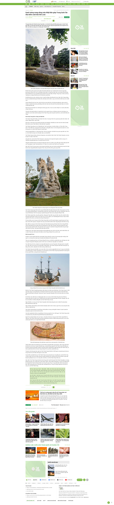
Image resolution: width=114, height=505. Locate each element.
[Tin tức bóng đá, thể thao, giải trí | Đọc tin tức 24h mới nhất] (28, 1)
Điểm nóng (36, 6)
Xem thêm (67, 444)
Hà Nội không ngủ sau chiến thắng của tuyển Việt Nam (83, 64)
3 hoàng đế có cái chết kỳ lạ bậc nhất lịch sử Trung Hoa (62, 425)
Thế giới (31, 6)
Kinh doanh (57, 483)
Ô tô (75, 483)
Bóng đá (34, 483)
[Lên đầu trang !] (111, 502)
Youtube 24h (69, 479)
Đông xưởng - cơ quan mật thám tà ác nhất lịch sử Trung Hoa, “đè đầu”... (32, 425)
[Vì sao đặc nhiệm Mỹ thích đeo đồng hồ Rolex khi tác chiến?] (53, 450)
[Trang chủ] (27, 6)
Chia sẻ (67, 17)
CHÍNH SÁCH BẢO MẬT (51, 500)
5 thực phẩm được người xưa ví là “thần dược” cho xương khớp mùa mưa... (62, 440)
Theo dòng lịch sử (47, 6)
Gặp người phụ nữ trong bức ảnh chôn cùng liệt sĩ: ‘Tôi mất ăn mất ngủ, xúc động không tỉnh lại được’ (83, 52)
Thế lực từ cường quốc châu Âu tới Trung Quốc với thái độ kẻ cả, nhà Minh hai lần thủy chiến (53, 393)
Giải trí (66, 483)
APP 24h (29, 479)
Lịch (69, 1)
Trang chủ (27, 10)
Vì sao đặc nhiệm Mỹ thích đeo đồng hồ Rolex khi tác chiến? (53, 455)
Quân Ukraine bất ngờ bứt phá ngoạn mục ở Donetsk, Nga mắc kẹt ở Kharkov (30, 455)
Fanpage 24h (44, 479)
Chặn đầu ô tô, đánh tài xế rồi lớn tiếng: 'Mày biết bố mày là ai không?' (83, 70)
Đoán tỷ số (63, 1)
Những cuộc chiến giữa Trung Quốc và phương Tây (38, 16)
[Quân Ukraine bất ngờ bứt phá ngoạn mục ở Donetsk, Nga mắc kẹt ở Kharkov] (31, 450)
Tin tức (73, 48)
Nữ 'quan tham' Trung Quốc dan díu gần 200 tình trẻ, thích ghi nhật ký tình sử (83, 86)
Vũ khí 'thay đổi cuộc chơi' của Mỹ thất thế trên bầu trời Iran (47, 425)
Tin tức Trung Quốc (29, 17)
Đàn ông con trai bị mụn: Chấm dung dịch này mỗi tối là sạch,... (64, 455)
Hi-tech (51, 483)
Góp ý (44, 500)
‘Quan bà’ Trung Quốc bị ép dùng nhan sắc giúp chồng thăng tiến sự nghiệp (83, 80)
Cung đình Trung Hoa (57, 6)
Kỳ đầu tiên (43, 20)
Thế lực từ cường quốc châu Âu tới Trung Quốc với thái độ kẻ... (42, 455)
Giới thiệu (39, 500)
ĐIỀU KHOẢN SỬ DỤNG (62, 500)
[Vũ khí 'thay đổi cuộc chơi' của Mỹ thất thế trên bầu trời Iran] (47, 417)
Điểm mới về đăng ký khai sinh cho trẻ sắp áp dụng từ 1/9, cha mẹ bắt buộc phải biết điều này (83, 59)
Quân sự (41, 6)
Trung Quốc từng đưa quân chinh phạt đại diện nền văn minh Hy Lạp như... (31, 440)
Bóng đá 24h (52, 479)
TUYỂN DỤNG (70, 500)
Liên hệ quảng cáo (30, 500)
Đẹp (62, 483)
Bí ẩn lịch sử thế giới (51, 16)
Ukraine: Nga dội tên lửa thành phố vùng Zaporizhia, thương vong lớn (47, 440)
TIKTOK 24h (61, 479)
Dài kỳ (63, 6)
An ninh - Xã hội (45, 483)
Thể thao (71, 483)
